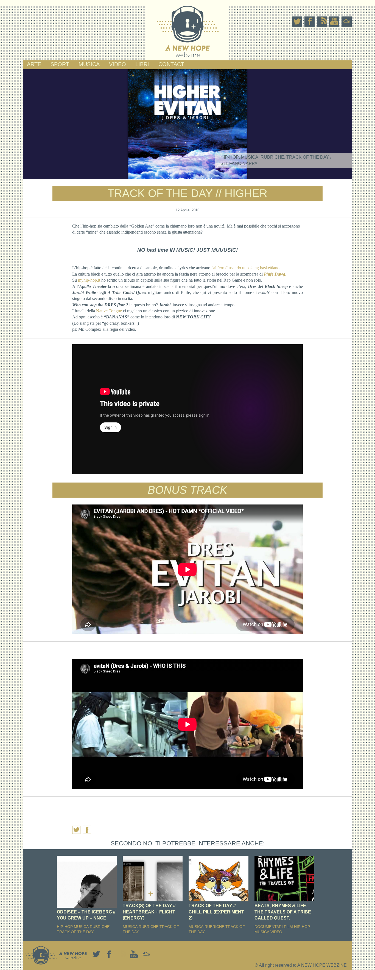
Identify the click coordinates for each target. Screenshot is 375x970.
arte (34, 64)
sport (60, 64)
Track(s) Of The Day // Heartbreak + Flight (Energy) (149, 911)
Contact (171, 64)
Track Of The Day (307, 157)
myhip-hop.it (89, 280)
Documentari (268, 926)
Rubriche (272, 157)
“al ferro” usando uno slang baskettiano (245, 267)
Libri (142, 64)
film (288, 926)
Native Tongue (109, 311)
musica (89, 64)
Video (117, 64)
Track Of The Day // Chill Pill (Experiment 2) (216, 911)
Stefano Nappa (239, 163)
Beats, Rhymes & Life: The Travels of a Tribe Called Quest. (282, 911)
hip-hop (229, 157)
